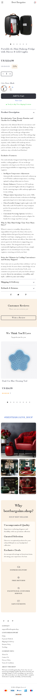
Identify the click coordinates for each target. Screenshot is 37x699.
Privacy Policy (6, 660)
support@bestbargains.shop (10, 629)
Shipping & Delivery (8, 641)
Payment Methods (7, 639)
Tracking (4, 647)
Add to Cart (18, 96)
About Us (5, 654)
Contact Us (5, 657)
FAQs (4, 636)
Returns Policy (6, 644)
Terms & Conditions (8, 663)
